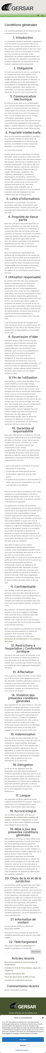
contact (7, 938)
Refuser (23, 1045)
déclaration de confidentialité (16, 639)
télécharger (27, 946)
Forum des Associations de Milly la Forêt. (20, 977)
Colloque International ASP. (15, 974)
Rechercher (36, 951)
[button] (43, 1018)
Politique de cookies (21, 1050)
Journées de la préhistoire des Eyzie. (19, 980)
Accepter (23, 1040)
